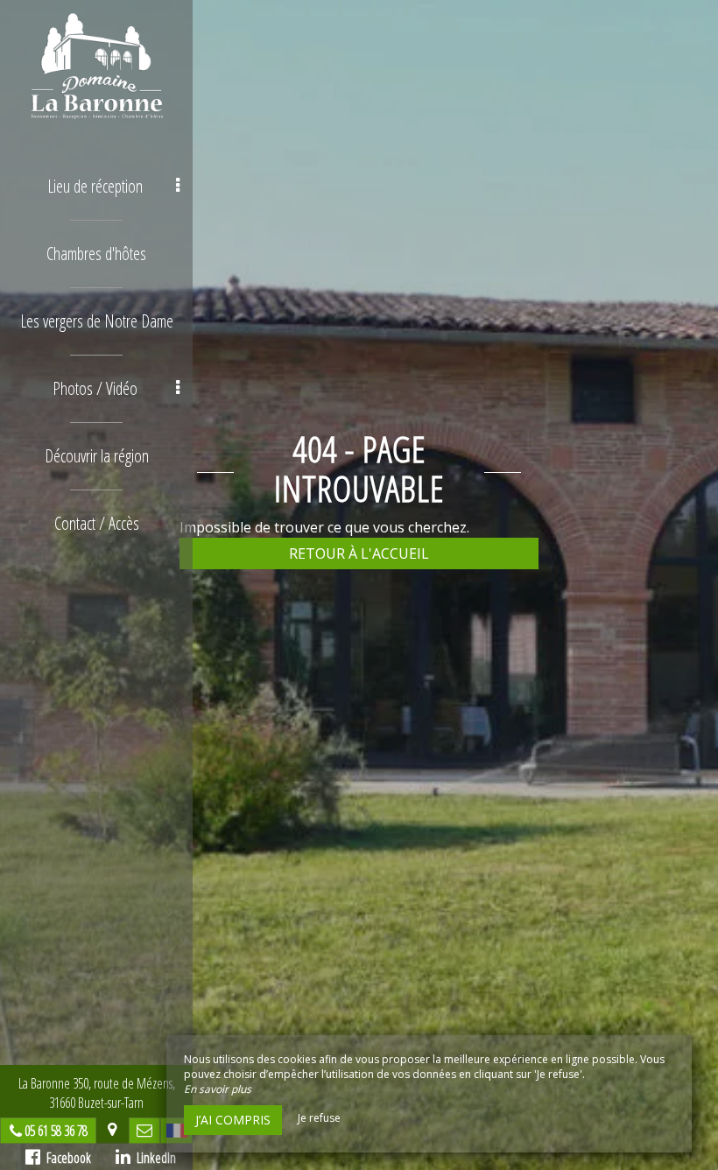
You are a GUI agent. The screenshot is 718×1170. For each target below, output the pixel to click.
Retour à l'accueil (359, 553)
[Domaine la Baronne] (96, 65)
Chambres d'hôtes (96, 253)
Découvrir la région (97, 456)
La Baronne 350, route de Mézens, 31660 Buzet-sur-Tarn (96, 1093)
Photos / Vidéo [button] (95, 388)
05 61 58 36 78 (56, 1130)
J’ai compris (233, 1119)
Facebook (65, 1157)
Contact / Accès (96, 523)
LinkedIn (153, 1157)
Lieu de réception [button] (95, 186)
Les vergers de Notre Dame (96, 321)
